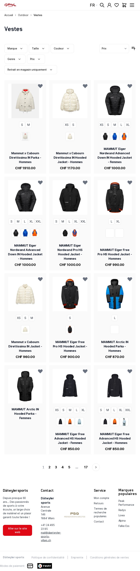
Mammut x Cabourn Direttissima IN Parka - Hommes (25, 157)
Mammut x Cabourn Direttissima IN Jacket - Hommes (25, 346)
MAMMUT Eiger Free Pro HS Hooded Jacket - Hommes (115, 254)
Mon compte (101, 498)
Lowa (121, 515)
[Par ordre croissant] (133, 48)
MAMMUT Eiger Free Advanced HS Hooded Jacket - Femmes (70, 438)
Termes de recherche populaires (100, 512)
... (76, 467)
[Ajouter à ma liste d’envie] (40, 86)
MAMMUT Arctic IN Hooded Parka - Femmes (25, 413)
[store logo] (10, 5)
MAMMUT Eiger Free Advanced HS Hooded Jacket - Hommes (114, 438)
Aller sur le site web (17, 530)
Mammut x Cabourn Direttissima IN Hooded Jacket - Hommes (70, 157)
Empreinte (77, 557)
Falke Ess (123, 525)
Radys (122, 510)
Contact (99, 521)
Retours (98, 503)
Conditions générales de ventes (109, 557)
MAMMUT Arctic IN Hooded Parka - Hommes (114, 346)
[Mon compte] (109, 5)
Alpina (122, 520)
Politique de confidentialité (48, 557)
